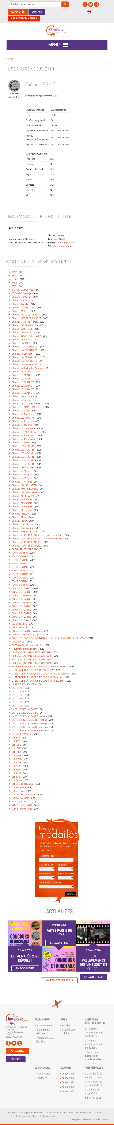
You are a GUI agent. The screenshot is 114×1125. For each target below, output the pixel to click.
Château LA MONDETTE (24, 361)
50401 (14, 279)
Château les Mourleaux (23, 435)
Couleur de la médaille (50, 882)
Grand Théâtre (19, 624)
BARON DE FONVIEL (22, 290)
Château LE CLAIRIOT (23, 371)
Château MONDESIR (22, 499)
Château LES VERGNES (23, 446)
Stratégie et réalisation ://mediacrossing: (89, 1119)
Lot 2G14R (17, 759)
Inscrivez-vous (44, 1025)
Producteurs (43, 1019)
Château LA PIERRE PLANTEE (27, 364)
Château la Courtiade (23, 354)
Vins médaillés (94, 1067)
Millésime (62, 865)
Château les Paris (20, 442)
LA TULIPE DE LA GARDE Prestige (29, 720)
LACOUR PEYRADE (22, 734)
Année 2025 (68, 1078)
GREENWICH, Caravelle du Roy (27, 645)
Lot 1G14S (16, 745)
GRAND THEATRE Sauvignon (27, 634)
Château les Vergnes (22, 471)
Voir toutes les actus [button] (59, 980)
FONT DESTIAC (20, 553)
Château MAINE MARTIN (24, 485)
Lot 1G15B (16, 748)
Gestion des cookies (49, 1116)
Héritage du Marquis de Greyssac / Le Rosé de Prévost (39, 666)
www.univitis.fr (66, 246)
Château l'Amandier (22, 339)
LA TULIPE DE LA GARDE (25, 709)
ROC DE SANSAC (21, 802)
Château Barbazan (21, 297)
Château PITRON (21, 514)
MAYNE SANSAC (20, 798)
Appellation (44, 873)
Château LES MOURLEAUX (25, 432)
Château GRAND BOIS (23, 332)
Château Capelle (20, 304)
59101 (14, 283)
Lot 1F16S (16, 741)
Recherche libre (46, 856)
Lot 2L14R (16, 766)
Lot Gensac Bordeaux (23, 784)
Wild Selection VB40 (22, 805)
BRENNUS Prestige (21, 293)
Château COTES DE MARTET (26, 318)
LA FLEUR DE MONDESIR (24, 684)
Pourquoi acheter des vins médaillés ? (94, 1032)
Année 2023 (68, 1087)
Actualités (18, 11)
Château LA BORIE (21, 343)
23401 (14, 272)
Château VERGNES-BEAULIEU (26, 542)
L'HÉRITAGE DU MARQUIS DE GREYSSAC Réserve (37, 677)
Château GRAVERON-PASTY (26, 336)
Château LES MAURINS (23, 418)
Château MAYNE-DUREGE (25, 489)
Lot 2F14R (16, 755)
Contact (37, 11)
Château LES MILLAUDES (24, 428)
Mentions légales (84, 1112)
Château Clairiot (20, 311)
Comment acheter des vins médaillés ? (94, 1044)
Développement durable (31, 1112)
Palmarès (66, 1067)
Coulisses (42, 1078)
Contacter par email (66, 242)
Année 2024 (68, 1082)
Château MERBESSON (23, 496)
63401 (14, 286)
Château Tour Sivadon (23, 524)
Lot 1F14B (16, 738)
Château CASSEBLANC (23, 307)
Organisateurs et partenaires (59, 1112)
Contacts (99, 1112)
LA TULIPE (17, 688)
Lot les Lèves (18, 787)
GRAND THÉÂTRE (21, 588)
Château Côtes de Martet (25, 322)
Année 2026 (68, 1073)
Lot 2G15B (16, 762)
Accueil (9, 59)
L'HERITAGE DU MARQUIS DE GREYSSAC (33, 670)
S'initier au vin (94, 1097)
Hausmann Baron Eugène (24, 649)
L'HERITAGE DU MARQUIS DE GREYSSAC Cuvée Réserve (40, 674)
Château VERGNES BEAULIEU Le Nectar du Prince (37, 538)
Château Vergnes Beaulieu (25, 531)
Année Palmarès (66, 873)
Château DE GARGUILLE (24, 325)
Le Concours (42, 1067)
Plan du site (11, 1112)
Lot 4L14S (16, 777)
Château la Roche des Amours (27, 368)
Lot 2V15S (16, 770)
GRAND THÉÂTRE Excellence (27, 631)
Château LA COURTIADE (24, 347)
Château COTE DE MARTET (26, 315)
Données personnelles (26, 1116)
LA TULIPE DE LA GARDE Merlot (28, 716)
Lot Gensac (17, 780)
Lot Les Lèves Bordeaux (23, 794)
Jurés (63, 1019)
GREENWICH (18, 642)
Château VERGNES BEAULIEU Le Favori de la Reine (37, 535)
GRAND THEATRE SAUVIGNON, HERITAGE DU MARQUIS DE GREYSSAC (49, 638)
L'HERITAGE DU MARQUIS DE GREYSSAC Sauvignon (38, 681)
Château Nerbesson (22, 510)
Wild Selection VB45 (22, 809)
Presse (9, 1116)
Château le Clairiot (21, 396)
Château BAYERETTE (22, 300)
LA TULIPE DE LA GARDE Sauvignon (30, 727)
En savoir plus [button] (25, 968)
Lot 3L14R (16, 773)
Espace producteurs (24, 18)
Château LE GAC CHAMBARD (27, 403)
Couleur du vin (46, 865)
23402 (14, 275)
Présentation (43, 1073)
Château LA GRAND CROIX (26, 357)
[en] (89, 11)
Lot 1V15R (16, 752)
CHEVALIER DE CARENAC (25, 549)
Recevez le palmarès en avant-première (93, 1056)
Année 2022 (68, 1091)
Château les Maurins (22, 421)
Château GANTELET (22, 329)
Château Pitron (19, 517)
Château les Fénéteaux (23, 414)
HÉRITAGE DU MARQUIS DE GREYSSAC (32, 652)
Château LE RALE (20, 411)
